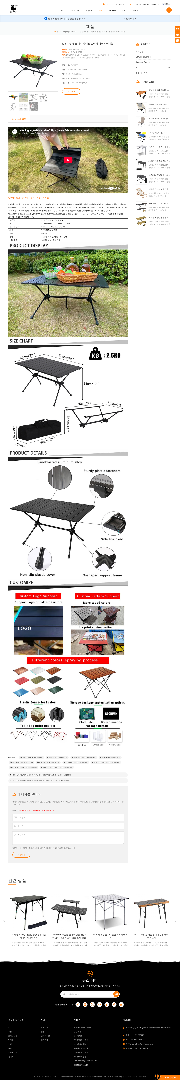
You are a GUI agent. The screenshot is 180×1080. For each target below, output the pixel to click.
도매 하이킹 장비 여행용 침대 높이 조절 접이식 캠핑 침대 (159, 203)
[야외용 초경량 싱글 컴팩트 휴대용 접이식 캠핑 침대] (141, 221)
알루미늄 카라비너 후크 (83, 1027)
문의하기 (136, 10)
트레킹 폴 (140, 51)
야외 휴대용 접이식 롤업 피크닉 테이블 (159, 147)
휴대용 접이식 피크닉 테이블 (85, 757)
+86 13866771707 (118, 4)
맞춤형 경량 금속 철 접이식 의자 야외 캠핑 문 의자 (159, 104)
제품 (100, 10)
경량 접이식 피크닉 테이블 (49, 762)
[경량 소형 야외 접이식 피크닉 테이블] (141, 93)
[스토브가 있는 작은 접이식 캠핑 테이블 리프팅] (110, 912)
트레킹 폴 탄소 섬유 (81, 1065)
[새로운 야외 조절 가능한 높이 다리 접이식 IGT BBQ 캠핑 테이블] (141, 164)
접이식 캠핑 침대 (80, 1044)
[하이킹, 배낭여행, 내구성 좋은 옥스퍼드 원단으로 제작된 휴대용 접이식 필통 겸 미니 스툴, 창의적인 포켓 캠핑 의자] (141, 136)
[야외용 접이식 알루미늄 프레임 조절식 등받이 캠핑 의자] (141, 122)
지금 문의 (71, 91)
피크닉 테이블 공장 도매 (111, 757)
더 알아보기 (129, 18)
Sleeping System (143, 62)
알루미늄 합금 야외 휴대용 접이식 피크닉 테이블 (36, 810)
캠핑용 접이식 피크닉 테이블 (76, 762)
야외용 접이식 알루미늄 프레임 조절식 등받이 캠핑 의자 (159, 118)
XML (144, 1076)
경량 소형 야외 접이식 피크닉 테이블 (159, 90)
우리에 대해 (75, 10)
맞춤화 (89, 10)
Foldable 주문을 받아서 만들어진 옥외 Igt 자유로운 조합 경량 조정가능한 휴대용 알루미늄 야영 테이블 (28, 936)
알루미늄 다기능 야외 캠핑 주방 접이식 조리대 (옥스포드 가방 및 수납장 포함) (43, 775)
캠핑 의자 (44, 1031)
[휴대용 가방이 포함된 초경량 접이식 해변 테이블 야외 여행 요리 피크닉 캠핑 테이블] (151, 912)
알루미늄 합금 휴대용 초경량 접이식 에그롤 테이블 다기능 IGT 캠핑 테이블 (42, 780)
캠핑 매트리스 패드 (81, 1052)
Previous (4, 920)
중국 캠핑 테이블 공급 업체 (22, 762)
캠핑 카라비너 (141, 72)
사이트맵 (138, 1076)
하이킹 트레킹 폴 (80, 1056)
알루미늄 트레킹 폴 (81, 1048)
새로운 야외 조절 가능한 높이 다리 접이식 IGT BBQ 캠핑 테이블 (159, 161)
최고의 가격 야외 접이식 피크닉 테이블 (57, 767)
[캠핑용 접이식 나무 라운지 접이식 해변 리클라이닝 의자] (141, 193)
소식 (124, 10)
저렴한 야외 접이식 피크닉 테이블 (107, 762)
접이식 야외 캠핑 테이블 (58, 757)
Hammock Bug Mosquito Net (85, 1061)
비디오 (10, 1040)
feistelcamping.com (121, 1076)
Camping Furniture (69, 31)
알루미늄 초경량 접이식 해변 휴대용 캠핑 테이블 (159, 175)
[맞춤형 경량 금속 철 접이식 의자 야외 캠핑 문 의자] (141, 108)
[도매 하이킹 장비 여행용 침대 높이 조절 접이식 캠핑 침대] (141, 207)
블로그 (10, 1048)
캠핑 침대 (44, 1040)
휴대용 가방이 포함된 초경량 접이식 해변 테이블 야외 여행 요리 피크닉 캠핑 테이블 (151, 936)
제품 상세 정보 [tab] (19, 118)
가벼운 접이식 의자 (81, 1040)
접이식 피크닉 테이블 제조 (33, 757)
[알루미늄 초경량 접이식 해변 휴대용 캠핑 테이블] (141, 178)
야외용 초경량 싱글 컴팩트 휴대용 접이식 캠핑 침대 (159, 217)
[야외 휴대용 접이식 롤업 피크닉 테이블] (141, 150)
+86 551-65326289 (137, 1039)
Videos (112, 10)
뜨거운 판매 (12, 1036)
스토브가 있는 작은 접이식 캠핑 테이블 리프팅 (110, 936)
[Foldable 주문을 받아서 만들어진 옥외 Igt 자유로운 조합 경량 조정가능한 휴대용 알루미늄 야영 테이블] (29, 912)
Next (176, 920)
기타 (137, 67)
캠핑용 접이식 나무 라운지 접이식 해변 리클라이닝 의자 (159, 189)
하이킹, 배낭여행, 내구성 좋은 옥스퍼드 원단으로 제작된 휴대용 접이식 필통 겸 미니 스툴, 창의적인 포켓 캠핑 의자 (159, 132)
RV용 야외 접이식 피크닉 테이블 (24, 767)
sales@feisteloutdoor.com (149, 4)
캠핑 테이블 (84, 31)
